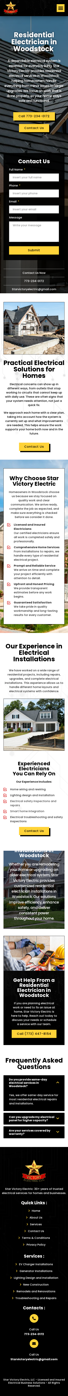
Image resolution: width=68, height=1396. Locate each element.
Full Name (16, 170)
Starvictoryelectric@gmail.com (34, 289)
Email (13, 202)
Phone (13, 186)
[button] (61, 8)
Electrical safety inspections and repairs (33, 803)
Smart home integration (27, 811)
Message (15, 217)
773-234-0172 (34, 281)
